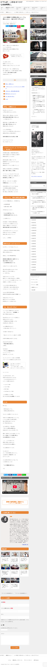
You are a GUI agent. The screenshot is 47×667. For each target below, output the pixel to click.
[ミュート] (24, 492)
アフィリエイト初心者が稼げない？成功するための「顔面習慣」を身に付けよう (14, 560)
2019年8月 (34, 267)
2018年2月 (34, 269)
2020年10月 (34, 230)
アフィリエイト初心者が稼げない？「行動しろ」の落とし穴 (22, 593)
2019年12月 (34, 256)
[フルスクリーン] (26, 492)
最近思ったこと (12, 23)
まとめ (6, 99)
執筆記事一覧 (25, 544)
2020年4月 (34, 246)
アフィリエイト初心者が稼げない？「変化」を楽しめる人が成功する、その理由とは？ (39, 207)
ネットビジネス (18, 8)
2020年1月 (34, 254)
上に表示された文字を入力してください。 (9, 627)
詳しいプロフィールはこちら (37, 176)
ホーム (2, 8)
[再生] (3, 492)
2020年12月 (34, 225)
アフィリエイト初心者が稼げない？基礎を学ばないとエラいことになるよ (8, 593)
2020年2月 (34, 251)
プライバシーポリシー (28, 660)
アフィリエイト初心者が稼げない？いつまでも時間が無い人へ (14, 573)
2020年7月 (34, 238)
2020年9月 (34, 233)
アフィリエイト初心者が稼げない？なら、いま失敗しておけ (5, 560)
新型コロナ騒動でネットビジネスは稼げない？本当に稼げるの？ (14, 586)
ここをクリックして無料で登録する (15, 502)
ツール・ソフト (43, 8)
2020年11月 (34, 227)
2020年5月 (34, 243)
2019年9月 (34, 264)
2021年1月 (34, 222)
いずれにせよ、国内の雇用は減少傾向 (12, 91)
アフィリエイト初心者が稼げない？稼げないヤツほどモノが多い (24, 573)
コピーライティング (34, 8)
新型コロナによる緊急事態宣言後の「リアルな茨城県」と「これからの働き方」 (5, 573)
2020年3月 (34, 248)
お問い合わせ (36, 660)
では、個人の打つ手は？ (9, 96)
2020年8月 (34, 235)
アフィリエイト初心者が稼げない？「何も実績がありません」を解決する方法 (39, 202)
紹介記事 (33, 289)
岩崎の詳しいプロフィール (10, 8)
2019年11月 (34, 259)
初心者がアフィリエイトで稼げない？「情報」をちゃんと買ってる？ (5, 586)
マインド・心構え (26, 8)
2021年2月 (34, 219)
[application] (15, 487)
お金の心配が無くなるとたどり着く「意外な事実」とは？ (24, 559)
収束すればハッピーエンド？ (10, 93)
